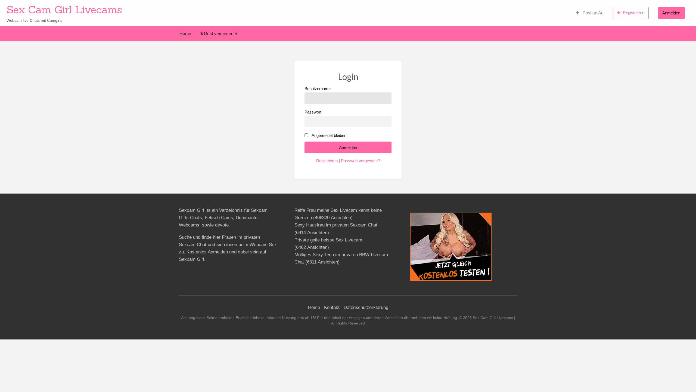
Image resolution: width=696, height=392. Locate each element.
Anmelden (671, 13)
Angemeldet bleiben (329, 135)
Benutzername (317, 89)
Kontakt (332, 307)
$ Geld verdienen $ (218, 33)
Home (185, 33)
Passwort (312, 112)
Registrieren (633, 12)
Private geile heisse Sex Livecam (328, 240)
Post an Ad (593, 13)
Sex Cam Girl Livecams (64, 9)
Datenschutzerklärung (366, 307)
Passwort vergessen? (360, 161)
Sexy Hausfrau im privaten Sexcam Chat (335, 225)
